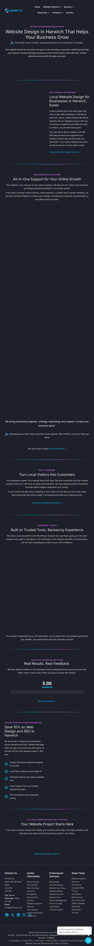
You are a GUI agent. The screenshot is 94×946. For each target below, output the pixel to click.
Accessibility (14, 941)
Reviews (30, 907)
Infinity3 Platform (51, 7)
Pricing (74, 891)
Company (56, 12)
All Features (76, 885)
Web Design (54, 882)
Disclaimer (39, 941)
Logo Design (54, 907)
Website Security (56, 894)
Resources (42, 12)
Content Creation (56, 910)
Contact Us (31, 916)
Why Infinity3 (32, 885)
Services (68, 7)
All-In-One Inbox (78, 900)
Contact (69, 12)
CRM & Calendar (78, 903)
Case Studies (32, 910)
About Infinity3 (33, 882)
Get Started (76, 894)
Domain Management (58, 900)
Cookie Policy (27, 941)
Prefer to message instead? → (47, 854)
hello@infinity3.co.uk (13, 908)
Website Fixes (55, 897)
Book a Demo (77, 897)
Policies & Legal (55, 903)
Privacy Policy (52, 941)
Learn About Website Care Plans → (47, 503)
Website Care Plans (57, 888)
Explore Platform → (57, 449)
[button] (60, 7)
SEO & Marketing (56, 885)
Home (37, 7)
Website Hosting (56, 891)
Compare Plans (78, 888)
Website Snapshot (34, 903)
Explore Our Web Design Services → (65, 152)
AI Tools (75, 913)
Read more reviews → (47, 701)
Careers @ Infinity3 (35, 913)
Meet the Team (33, 888)
